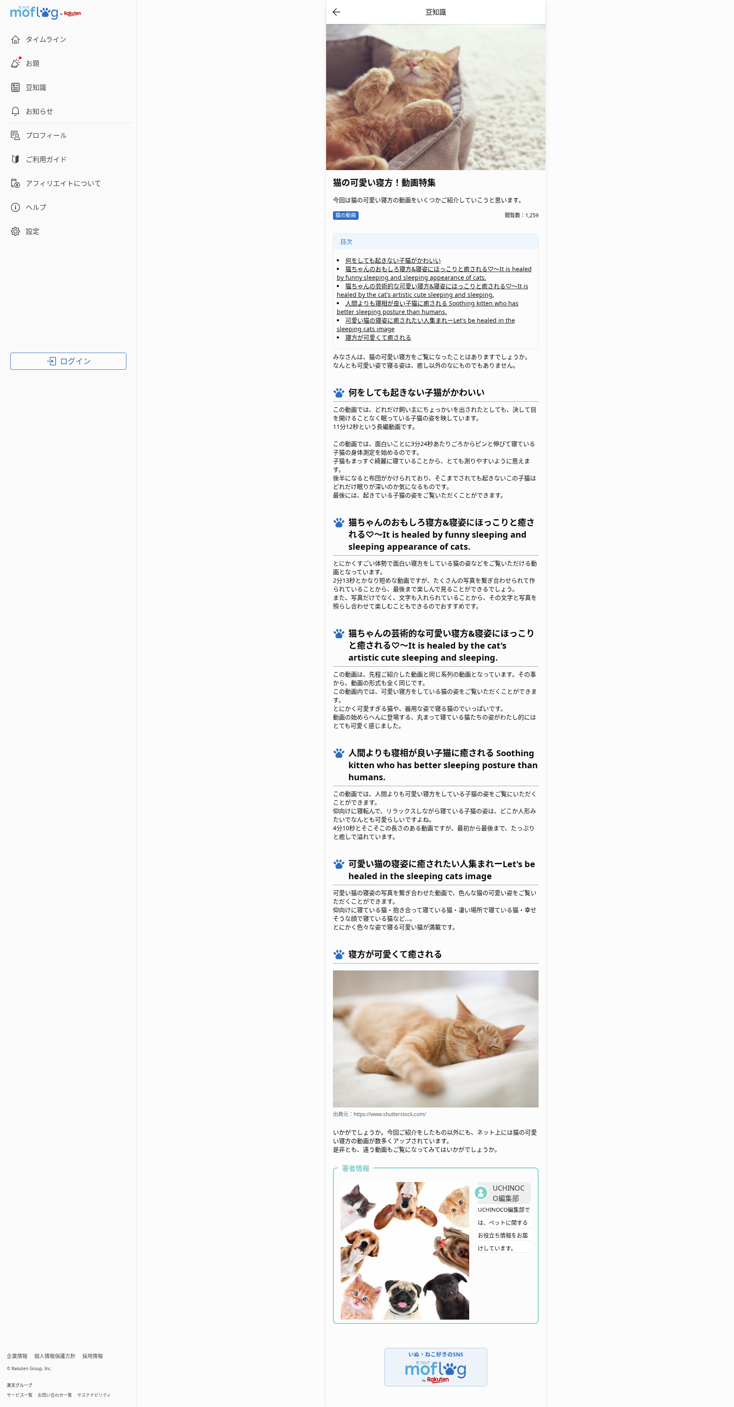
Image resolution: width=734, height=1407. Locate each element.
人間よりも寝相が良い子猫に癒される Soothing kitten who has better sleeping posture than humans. (427, 307)
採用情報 (92, 1356)
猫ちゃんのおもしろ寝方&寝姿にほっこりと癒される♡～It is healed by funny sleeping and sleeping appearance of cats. (434, 273)
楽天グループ (19, 1385)
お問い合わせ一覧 (55, 1395)
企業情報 (17, 1356)
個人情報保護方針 (54, 1356)
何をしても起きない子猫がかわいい (393, 260)
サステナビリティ (94, 1395)
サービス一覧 (20, 1395)
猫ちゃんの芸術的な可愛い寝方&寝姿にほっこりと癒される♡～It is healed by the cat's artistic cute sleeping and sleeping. (432, 290)
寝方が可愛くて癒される (378, 337)
